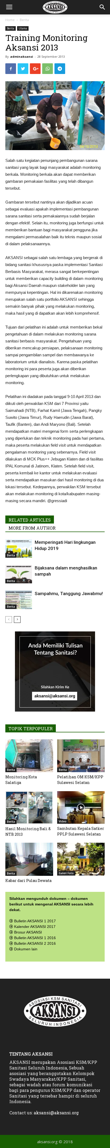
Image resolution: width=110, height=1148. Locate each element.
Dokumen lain (25, 949)
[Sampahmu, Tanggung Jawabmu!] (18, 600)
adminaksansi (21, 56)
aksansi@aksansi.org (56, 1112)
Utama (23, 28)
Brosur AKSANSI (28, 932)
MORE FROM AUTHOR (32, 528)
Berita (24, 20)
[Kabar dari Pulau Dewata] (29, 859)
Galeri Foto (66, 873)
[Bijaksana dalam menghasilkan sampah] (18, 574)
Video (62, 821)
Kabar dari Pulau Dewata (28, 880)
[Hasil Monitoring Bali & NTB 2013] (29, 807)
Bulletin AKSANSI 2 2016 (35, 943)
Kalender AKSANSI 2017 (35, 926)
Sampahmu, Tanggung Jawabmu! (69, 593)
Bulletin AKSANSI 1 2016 (35, 938)
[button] (102, 7)
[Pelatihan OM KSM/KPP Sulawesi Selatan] (81, 755)
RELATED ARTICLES (30, 520)
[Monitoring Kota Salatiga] (29, 755)
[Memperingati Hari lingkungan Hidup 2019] (18, 548)
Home (10, 20)
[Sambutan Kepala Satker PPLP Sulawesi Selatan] (81, 807)
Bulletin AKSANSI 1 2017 (35, 921)
